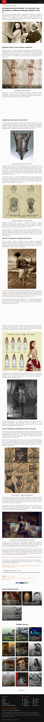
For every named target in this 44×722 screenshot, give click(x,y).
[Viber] (24, 583)
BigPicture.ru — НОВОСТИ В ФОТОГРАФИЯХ (11, 710)
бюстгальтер (8, 578)
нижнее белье (30, 578)
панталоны (4, 292)
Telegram (18, 570)
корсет (19, 578)
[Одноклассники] (18, 583)
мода (14, 5)
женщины (14, 578)
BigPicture (9, 5)
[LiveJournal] (22, 583)
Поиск (37, 1)
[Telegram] (27, 583)
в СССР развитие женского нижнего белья (15, 557)
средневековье (6, 579)
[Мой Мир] (19, 583)
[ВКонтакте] (16, 583)
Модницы (23, 578)
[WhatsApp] (26, 583)
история (9, 576)
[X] (21, 583)
